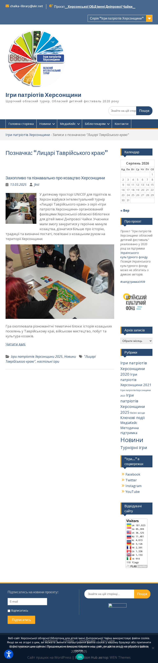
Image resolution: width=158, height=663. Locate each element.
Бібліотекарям (95, 124)
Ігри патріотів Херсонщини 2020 (133, 368)
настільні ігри (48, 361)
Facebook (132, 474)
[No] (153, 648)
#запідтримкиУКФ (132, 282)
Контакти (121, 124)
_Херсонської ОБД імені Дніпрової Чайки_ (100, 7)
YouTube (132, 491)
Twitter (131, 480)
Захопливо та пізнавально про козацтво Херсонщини (55, 177)
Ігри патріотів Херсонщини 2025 (37, 356)
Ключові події (132, 417)
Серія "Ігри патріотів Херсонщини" (117, 18)
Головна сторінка (21, 124)
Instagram (133, 486)
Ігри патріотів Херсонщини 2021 (135, 379)
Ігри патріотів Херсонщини (43, 95)
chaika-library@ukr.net (26, 6)
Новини (45, 124)
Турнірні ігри (133, 447)
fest (36, 184)
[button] (8, 654)
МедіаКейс (68, 124)
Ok (80, 656)
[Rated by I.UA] (117, 606)
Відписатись (19, 610)
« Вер (124, 210)
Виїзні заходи (137, 412)
